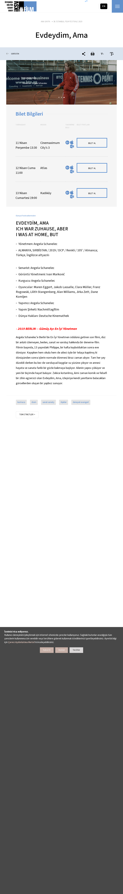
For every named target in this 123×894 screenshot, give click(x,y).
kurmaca (21, 402)
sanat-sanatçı (48, 402)
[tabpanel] (61, 82)
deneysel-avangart (81, 402)
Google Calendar (67, 143)
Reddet (61, 650)
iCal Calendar (72, 142)
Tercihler (76, 650)
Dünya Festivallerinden (26, 215)
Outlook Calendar (72, 146)
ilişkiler (63, 402)
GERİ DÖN (15, 53)
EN (103, 6)
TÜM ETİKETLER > (27, 414)
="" (86, 1)
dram (34, 402)
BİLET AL (92, 143)
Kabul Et (46, 650)
